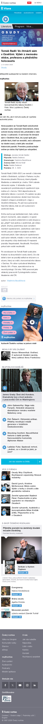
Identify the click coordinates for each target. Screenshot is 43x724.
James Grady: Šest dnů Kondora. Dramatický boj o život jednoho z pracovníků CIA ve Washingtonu (19, 397)
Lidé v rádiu (27, 646)
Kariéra (25, 650)
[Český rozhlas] (8, 3)
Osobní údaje (15, 715)
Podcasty (6, 668)
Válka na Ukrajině (9, 639)
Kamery (39, 13)
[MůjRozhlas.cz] (4, 79)
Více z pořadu (9, 469)
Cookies (5, 715)
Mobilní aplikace (9, 672)
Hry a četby (8, 313)
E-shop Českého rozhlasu (16, 523)
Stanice (5, 646)
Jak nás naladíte (29, 639)
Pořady (6, 327)
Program (17, 13)
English (4, 718)
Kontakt (25, 653)
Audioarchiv (29, 13)
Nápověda (26, 643)
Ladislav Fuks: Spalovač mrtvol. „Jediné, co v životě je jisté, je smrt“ (22, 449)
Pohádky (6, 323)
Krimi (5, 318)
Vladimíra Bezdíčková (16, 281)
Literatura (6, 26)
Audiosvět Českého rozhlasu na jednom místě (18, 343)
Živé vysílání (8, 332)
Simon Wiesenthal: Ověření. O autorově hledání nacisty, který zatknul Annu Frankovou (26, 355)
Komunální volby (9, 643)
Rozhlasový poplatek (31, 657)
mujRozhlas (6, 306)
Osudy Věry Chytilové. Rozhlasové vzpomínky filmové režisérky (26, 475)
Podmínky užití (28, 715)
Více (29, 26)
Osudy (4, 68)
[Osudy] (21, 38)
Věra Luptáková (16, 107)
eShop (5, 650)
